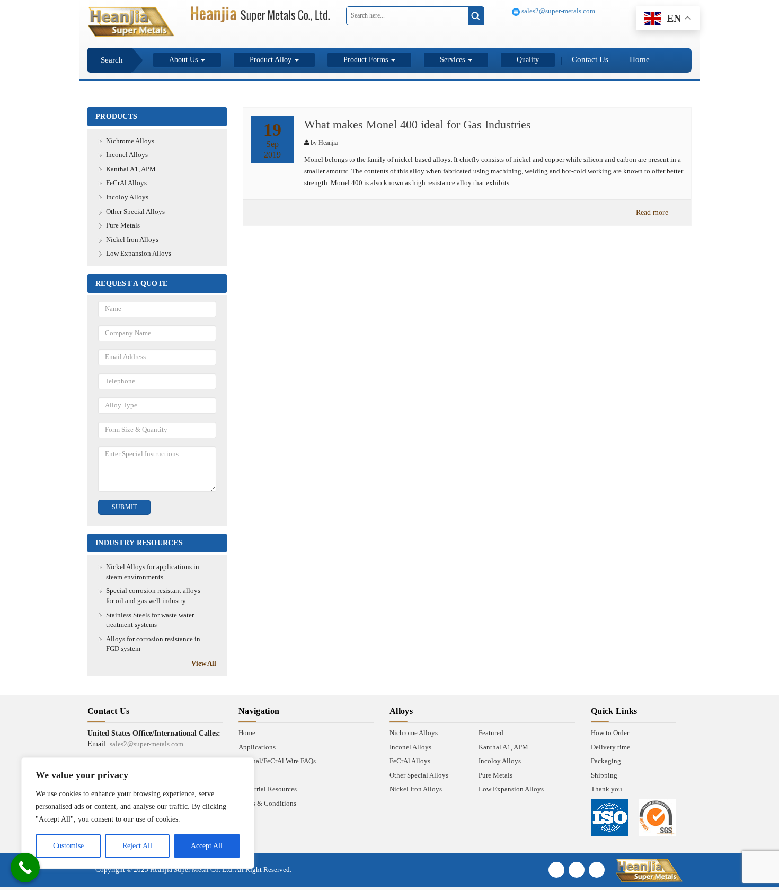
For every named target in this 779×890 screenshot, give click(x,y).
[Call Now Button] (25, 867)
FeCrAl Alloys (126, 183)
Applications (257, 747)
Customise (68, 846)
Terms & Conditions (267, 803)
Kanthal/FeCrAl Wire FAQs (277, 761)
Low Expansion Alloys (138, 253)
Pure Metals (123, 225)
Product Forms (366, 60)
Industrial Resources (267, 789)
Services (453, 60)
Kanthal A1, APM (131, 169)
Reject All (137, 846)
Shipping (604, 775)
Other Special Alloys (135, 211)
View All (203, 663)
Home (640, 59)
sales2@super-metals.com (557, 11)
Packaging (606, 761)
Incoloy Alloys (127, 197)
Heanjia (328, 142)
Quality (528, 60)
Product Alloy (272, 60)
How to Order (610, 733)
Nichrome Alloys (130, 141)
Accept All (207, 846)
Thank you (606, 789)
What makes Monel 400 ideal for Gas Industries (417, 124)
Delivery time (610, 747)
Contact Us (590, 59)
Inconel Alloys (127, 155)
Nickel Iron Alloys (132, 239)
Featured (491, 733)
